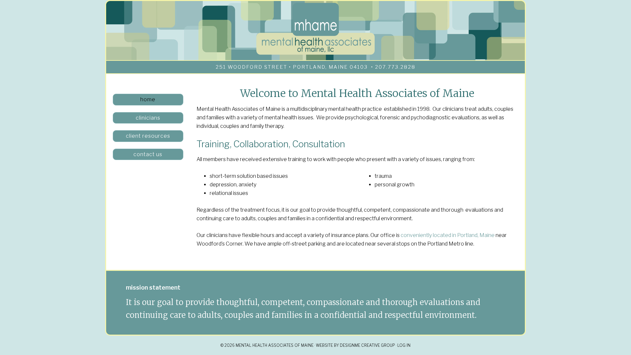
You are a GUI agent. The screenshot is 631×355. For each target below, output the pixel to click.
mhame (315, 29)
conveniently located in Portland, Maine (448, 235)
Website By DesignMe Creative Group (355, 345)
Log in (403, 345)
